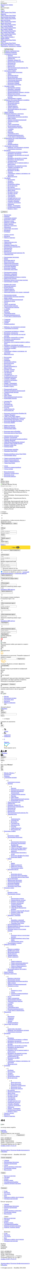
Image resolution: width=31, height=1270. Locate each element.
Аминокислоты (12, 69)
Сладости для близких (14, 202)
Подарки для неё (12, 193)
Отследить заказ (9, 699)
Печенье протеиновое (10, 1163)
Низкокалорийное (13, 144)
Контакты (7, 701)
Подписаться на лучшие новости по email (15, 570)
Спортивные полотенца (15, 149)
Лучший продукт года (14, 198)
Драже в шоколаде (13, 107)
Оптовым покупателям (11, 1198)
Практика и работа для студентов (14, 1197)
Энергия (10, 172)
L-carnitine (11, 129)
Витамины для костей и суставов (17, 158)
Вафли (9, 74)
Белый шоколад (12, 104)
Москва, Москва (9, 773)
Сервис (3, 1172)
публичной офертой (21, 573)
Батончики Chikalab (13, 83)
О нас (5, 1191)
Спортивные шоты (13, 133)
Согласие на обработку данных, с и (15, 572)
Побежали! (11, 204)
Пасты (9, 123)
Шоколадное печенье (14, 93)
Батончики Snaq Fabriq (14, 84)
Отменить (12, 684)
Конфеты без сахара (13, 101)
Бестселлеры (11, 179)
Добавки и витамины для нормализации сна (15, 168)
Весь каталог (8, 1169)
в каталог (3, 1130)
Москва (6, 696)
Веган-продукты (12, 185)
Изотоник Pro (12, 63)
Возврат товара (8, 1180)
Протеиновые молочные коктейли (18, 116)
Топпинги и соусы (13, 121)
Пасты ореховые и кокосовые (12, 1166)
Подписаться (21, 658)
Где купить (7, 1194)
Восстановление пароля (8, 603)
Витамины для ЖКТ (14, 170)
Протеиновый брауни (14, 90)
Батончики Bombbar (13, 81)
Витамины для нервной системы (17, 166)
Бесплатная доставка (10, 698)
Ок (2, 647)
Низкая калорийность (14, 189)
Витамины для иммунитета (16, 159)
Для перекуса (11, 196)
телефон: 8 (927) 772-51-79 (8, 1145)
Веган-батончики (13, 77)
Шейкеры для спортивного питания (18, 147)
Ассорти (10, 181)
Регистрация (5, 554)
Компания (3, 1188)
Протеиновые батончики (15, 72)
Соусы (6, 1165)
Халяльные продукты (14, 199)
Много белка (11, 190)
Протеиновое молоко (14, 115)
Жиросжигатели (12, 176)
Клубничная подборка (14, 207)
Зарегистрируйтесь (15, 550)
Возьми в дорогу (12, 208)
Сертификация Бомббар (11, 1182)
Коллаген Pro (11, 64)
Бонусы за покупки (10, 1176)
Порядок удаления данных (12, 1227)
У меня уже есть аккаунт (9, 578)
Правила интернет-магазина (12, 1183)
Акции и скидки (9, 1113)
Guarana (10, 130)
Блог (5, 1195)
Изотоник (10, 132)
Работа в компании (9, 702)
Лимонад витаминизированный (17, 120)
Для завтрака (11, 195)
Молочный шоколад (13, 103)
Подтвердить (4, 634)
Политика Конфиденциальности (20, 1150)
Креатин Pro (11, 66)
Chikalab (6, 1160)
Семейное (10, 141)
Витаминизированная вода (15, 135)
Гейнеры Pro (11, 58)
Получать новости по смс (10, 568)
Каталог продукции (6, 1157)
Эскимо (10, 143)
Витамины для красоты (14, 153)
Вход (3, 528)
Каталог (3, 712)
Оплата (6, 1179)
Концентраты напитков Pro (16, 61)
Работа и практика (9, 1116)
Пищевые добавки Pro (14, 60)
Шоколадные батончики (15, 78)
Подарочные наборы (14, 184)
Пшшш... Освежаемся (14, 205)
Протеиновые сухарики (15, 98)
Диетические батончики (15, 80)
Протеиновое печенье (14, 87)
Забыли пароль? (5, 538)
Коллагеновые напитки (14, 126)
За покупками (4, 665)
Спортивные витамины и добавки (18, 152)
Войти (15, 523)
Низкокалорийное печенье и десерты (18, 92)
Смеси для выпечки (13, 124)
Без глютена (11, 187)
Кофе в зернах (12, 118)
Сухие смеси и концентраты (16, 136)
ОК (2, 692)
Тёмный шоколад (13, 106)
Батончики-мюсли (13, 75)
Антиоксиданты (12, 161)
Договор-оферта (5, 1150)
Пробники (11, 182)
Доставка (7, 1177)
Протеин (10, 55)
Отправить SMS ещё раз (8, 589)
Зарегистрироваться (6, 523)
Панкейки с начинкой (14, 89)
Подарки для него (13, 192)
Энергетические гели (14, 57)
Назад (11, 49)
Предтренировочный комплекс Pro (18, 67)
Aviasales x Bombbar (13, 201)
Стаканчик (11, 139)
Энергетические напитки (15, 127)
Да (2, 766)
